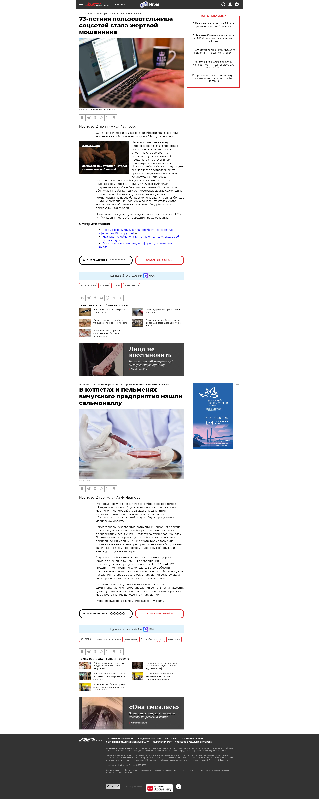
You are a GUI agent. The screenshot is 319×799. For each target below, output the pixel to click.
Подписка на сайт (162, 742)
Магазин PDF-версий (192, 739)
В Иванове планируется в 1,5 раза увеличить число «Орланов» (213, 25)
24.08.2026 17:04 (87, 384)
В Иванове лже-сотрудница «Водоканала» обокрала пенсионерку (107, 333)
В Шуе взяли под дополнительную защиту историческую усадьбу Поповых (213, 78)
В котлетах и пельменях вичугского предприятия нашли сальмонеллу (213, 51)
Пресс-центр (171, 739)
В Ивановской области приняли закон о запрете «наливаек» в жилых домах (110, 687)
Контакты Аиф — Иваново (119, 739)
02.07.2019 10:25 (87, 13)
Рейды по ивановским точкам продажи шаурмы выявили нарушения (108, 666)
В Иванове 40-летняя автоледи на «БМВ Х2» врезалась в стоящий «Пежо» (213, 38)
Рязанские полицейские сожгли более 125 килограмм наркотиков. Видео (163, 323)
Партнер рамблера (134, 787)
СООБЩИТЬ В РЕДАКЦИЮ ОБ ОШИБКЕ (193, 742)
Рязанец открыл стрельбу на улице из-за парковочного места (110, 321)
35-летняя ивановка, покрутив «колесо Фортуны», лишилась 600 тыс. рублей (213, 65)
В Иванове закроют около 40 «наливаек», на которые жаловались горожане (161, 676)
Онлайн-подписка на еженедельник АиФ (127, 742)
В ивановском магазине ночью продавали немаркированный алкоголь (109, 676)
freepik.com (85, 480)
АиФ (113, 109)
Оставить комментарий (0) (159, 260)
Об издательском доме (149, 739)
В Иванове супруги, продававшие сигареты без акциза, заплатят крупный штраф (163, 666)
